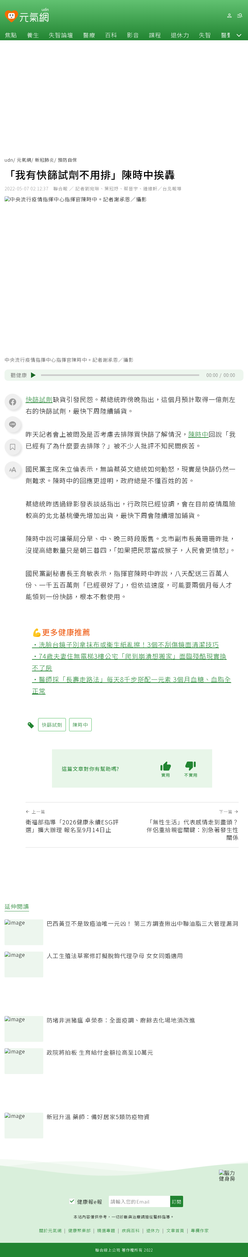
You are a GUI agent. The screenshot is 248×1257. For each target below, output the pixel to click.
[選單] (239, 15)
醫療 (89, 35)
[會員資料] (229, 15)
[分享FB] (13, 402)
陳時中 (198, 434)
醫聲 (227, 35)
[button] (239, 35)
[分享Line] (13, 424)
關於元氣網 (50, 1230)
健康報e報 (89, 1201)
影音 (133, 35)
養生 (33, 35)
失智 (205, 35)
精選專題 (106, 1230)
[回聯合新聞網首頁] (11, 16)
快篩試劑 (39, 399)
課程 (155, 35)
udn (9, 160)
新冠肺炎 (44, 160)
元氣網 (24, 160)
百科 (111, 35)
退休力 (180, 35)
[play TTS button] (33, 375)
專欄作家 (200, 1230)
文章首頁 (175, 1230)
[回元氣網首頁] (34, 15)
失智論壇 (61, 35)
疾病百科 (131, 1230)
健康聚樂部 (79, 1230)
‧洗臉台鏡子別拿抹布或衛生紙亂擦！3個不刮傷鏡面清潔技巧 (125, 644)
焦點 (11, 35)
